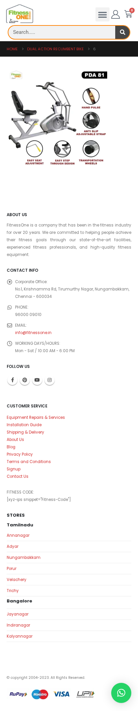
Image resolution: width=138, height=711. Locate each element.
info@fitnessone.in (33, 332)
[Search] (122, 32)
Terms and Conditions (29, 461)
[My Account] (116, 14)
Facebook (12, 380)
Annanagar (18, 535)
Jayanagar (17, 614)
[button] (102, 14)
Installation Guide (24, 425)
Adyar (12, 546)
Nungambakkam (24, 557)
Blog (11, 447)
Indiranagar (18, 625)
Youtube (37, 380)
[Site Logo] (19, 14)
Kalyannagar (19, 636)
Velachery (16, 579)
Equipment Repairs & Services (36, 417)
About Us (15, 439)
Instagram (50, 380)
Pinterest (25, 380)
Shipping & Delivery (25, 432)
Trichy (13, 590)
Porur (11, 568)
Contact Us (17, 476)
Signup (13, 469)
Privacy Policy (20, 454)
